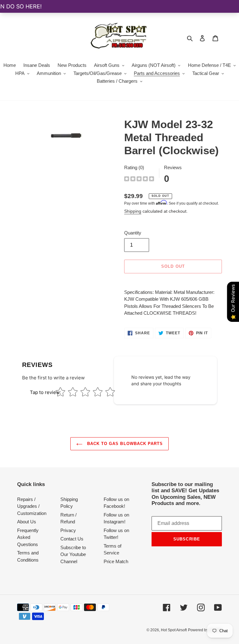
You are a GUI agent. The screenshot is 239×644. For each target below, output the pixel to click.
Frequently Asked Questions (28, 537)
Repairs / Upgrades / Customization (31, 506)
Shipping (132, 211)
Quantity (132, 232)
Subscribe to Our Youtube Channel (73, 554)
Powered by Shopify (205, 630)
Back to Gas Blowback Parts (124, 443)
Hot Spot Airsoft (174, 630)
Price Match (116, 561)
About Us (26, 521)
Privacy (68, 530)
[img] (139, 179)
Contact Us (71, 538)
